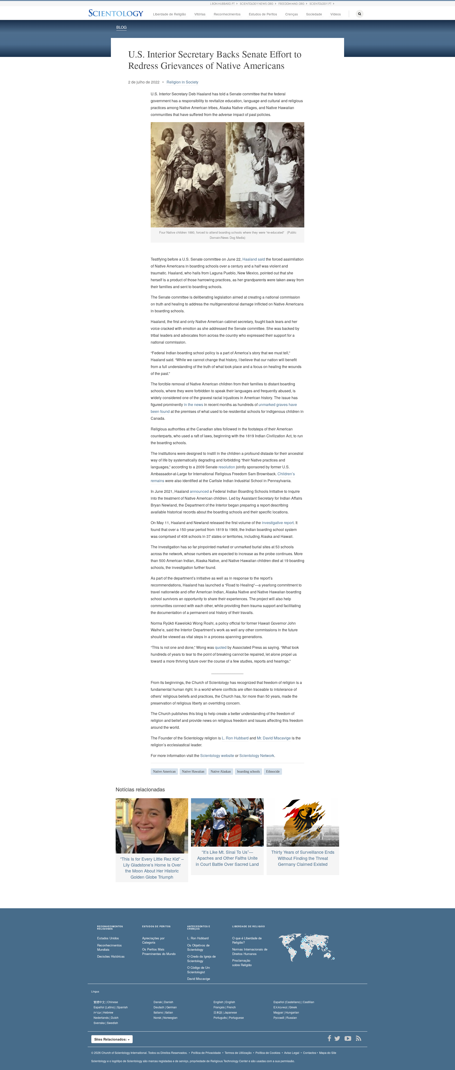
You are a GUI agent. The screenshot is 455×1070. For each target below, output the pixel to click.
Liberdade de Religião (169, 14)
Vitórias (199, 14)
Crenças (291, 14)
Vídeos (335, 14)
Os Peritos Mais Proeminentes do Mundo (159, 951)
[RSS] (358, 1038)
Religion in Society (182, 82)
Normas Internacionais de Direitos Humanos (249, 951)
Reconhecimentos (227, 14)
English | (224, 1002)
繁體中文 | (106, 1002)
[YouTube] (348, 1038)
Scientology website (217, 755)
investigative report (278, 522)
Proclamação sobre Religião (242, 962)
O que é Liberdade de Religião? (247, 940)
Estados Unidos (108, 938)
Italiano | (163, 1012)
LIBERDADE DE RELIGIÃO (248, 926)
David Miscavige (198, 979)
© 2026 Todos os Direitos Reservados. (139, 1053)
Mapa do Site (327, 1053)
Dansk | (163, 1002)
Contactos (309, 1053)
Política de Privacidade (206, 1053)
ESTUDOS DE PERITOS (156, 926)
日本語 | (225, 1012)
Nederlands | (106, 1017)
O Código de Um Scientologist (198, 969)
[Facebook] (329, 1038)
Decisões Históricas (111, 956)
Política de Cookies (267, 1053)
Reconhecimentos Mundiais (109, 947)
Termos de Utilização (238, 1053)
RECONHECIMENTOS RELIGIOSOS (110, 927)
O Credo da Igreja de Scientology (201, 958)
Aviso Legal (291, 1053)
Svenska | (106, 1023)
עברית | (103, 1012)
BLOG (121, 27)
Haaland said (253, 259)
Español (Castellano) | (293, 1002)
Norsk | (165, 1017)
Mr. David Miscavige (274, 738)
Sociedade (314, 14)
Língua (95, 991)
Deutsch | (165, 1007)
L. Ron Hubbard (235, 738)
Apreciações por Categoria (153, 940)
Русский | (285, 1017)
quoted (221, 647)
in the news (193, 404)
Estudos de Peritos (263, 14)
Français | (225, 1007)
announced (199, 491)
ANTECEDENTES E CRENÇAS (198, 927)
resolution (226, 467)
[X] (337, 1038)
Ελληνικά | (285, 1007)
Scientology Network (256, 755)
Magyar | (286, 1012)
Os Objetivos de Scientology (198, 947)
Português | (229, 1017)
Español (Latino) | (111, 1007)
